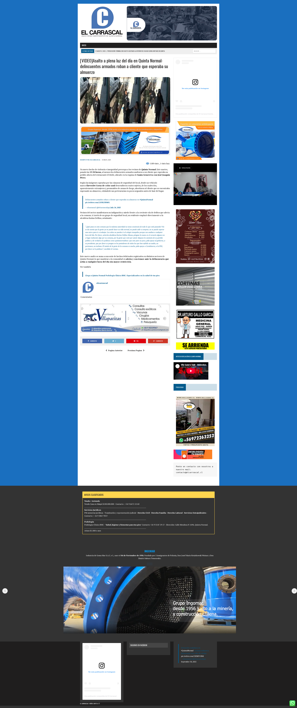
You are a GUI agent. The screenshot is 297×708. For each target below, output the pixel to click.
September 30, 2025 (188, 662)
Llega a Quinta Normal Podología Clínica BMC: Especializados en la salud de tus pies (122, 275)
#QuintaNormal (146, 199)
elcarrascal (95, 160)
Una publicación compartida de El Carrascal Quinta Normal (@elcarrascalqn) (204, 114)
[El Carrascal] (101, 22)
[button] (146, 633)
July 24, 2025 (115, 207)
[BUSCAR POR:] (204, 50)
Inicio (84, 45)
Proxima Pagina (135, 350)
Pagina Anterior (115, 350)
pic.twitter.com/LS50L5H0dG (97, 202)
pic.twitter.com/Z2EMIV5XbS (192, 656)
